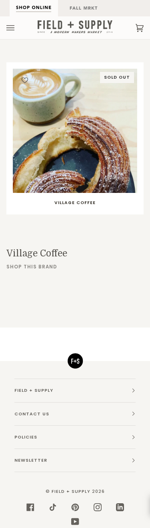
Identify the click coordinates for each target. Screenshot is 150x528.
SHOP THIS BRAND (31, 267)
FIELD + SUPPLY (71, 491)
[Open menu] (18, 27)
